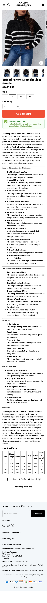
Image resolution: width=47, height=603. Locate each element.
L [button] (5, 96)
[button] (4, 4)
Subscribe (38, 513)
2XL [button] (21, 96)
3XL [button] (30, 96)
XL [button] (13, 96)
